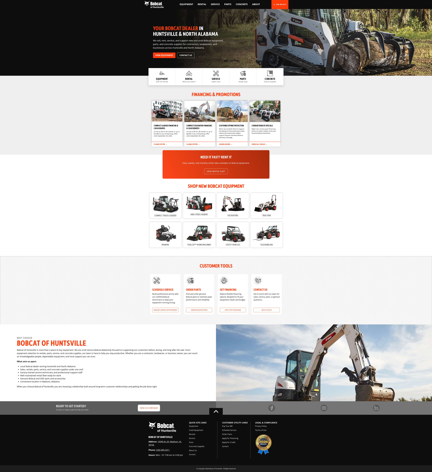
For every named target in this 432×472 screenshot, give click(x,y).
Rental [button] (202, 4)
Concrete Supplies (196, 446)
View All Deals (265, 124)
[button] (154, 4)
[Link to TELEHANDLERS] (268, 235)
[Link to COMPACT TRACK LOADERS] (166, 206)
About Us (193, 450)
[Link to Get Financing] (233, 294)
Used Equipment (196, 430)
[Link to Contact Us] (267, 294)
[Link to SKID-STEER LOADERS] (200, 206)
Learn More (232, 124)
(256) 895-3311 (163, 450)
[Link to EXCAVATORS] (234, 206)
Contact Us (185, 55)
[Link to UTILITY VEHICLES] (234, 235)
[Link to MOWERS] (166, 235)
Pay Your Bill (227, 426)
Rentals (192, 434)
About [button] (256, 4)
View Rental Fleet (216, 171)
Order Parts (227, 434)
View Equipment (164, 55)
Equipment (193, 426)
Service (192, 438)
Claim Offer (167, 124)
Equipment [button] (186, 4)
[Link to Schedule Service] (165, 294)
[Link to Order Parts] (199, 294)
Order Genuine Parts (199, 310)
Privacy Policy (261, 426)
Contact (192, 454)
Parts (191, 442)
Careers (225, 446)
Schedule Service (229, 430)
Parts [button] (227, 4)
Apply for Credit (228, 442)
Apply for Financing (233, 310)
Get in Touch (267, 310)
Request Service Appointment (165, 310)
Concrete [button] (242, 4)
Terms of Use (260, 430)
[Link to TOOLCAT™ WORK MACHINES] (200, 235)
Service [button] (215, 4)
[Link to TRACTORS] (268, 206)
